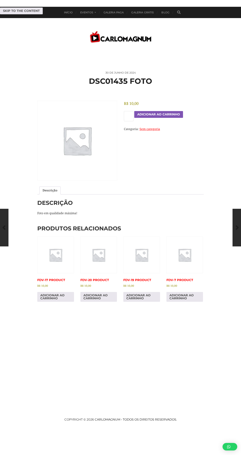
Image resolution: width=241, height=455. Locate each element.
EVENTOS (86, 12)
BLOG (165, 12)
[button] (230, 446)
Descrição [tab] (50, 190)
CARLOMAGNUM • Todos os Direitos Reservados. (136, 419)
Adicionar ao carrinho (158, 114)
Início (68, 12)
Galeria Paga (114, 12)
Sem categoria (150, 129)
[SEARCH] (179, 12)
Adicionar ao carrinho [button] (52, 296)
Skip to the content (21, 11)
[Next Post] (237, 227)
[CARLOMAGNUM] (120, 37)
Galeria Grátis (142, 12)
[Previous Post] (4, 227)
